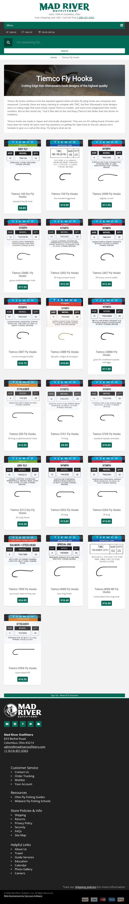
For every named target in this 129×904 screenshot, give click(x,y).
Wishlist (20, 780)
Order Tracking (24, 776)
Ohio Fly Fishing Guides (30, 797)
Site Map (20, 835)
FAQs (18, 831)
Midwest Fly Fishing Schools (33, 801)
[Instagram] (15, 724)
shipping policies (85, 887)
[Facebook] (23, 724)
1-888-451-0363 (85, 17)
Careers (20, 873)
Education (21, 861)
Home (54, 57)
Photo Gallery (23, 869)
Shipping (20, 815)
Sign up (28, 32)
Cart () (48, 32)
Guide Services (24, 857)
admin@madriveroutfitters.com (24, 747)
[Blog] (38, 724)
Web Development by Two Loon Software (23, 895)
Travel (19, 853)
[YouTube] (7, 724)
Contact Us (22, 772)
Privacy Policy (23, 823)
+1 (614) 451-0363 (16, 751)
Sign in (13, 32)
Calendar (21, 865)
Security (20, 827)
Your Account (23, 784)
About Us (21, 849)
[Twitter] (31, 724)
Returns (20, 819)
